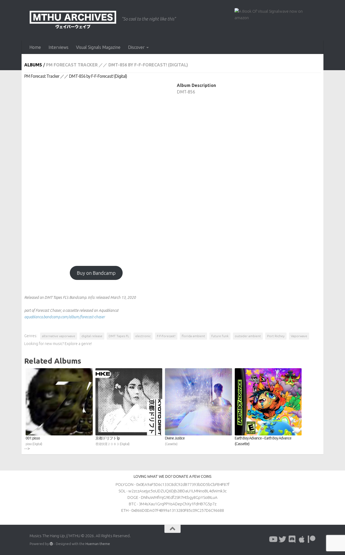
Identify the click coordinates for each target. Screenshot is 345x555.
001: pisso (34, 441)
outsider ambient (248, 336)
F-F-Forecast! (166, 336)
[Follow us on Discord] (292, 539)
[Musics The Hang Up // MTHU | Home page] (73, 20)
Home (35, 47)
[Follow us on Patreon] (311, 539)
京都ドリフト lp (112, 441)
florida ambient (193, 336)
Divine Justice (175, 441)
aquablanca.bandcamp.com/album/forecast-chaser (64, 317)
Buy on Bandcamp (96, 273)
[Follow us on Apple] (302, 539)
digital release (91, 336)
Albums (33, 64)
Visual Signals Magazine (98, 47)
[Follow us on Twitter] (282, 539)
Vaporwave (299, 336)
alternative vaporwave (58, 336)
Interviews (58, 47)
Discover (136, 47)
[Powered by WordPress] (51, 544)
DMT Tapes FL (119, 336)
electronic (143, 336)
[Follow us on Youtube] (273, 539)
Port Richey (276, 336)
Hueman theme (97, 544)
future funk (220, 336)
